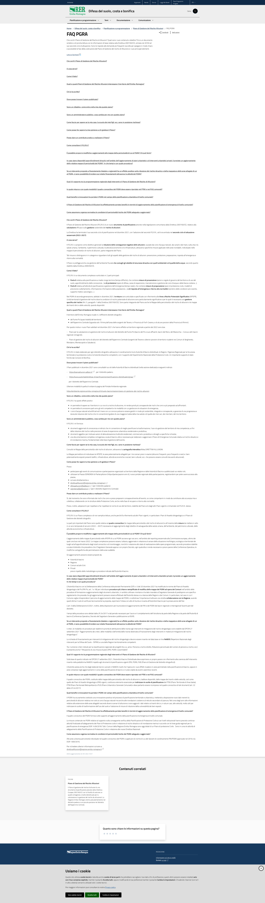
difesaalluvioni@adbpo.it (79, 485)
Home (69, 28)
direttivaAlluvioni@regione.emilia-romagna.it (87, 483)
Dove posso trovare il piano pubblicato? (82, 99)
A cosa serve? (72, 68)
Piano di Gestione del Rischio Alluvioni (148, 28)
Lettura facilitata (73, 54)
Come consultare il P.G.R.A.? (78, 145)
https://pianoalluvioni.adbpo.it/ (80, 372)
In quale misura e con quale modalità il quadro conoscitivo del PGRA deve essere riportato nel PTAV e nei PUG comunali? (114, 189)
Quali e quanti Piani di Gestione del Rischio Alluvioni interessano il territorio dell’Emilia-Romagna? (105, 84)
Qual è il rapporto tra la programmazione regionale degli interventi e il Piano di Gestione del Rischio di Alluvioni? (111, 181)
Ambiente (70, 2)
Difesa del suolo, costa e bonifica (87, 28)
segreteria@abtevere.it (79, 488)
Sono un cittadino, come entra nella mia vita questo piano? (90, 107)
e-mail (164, 860)
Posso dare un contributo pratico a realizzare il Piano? (88, 137)
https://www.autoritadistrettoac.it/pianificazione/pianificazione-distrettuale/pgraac (101, 376)
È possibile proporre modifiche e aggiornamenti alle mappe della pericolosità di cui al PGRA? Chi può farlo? (109, 153)
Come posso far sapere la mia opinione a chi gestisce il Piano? (91, 130)
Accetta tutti (92, 895)
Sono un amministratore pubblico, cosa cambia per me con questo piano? (96, 114)
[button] (195, 11)
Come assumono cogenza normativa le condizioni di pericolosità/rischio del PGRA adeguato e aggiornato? (108, 212)
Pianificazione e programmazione (117, 28)
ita (193, 2)
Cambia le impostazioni (110, 895)
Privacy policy (110, 887)
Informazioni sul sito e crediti (166, 857)
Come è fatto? (72, 76)
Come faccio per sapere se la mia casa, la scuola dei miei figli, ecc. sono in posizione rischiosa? (103, 122)
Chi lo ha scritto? (73, 91)
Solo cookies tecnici (75, 895)
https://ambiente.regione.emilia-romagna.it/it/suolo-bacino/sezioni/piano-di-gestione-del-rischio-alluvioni (108, 391)
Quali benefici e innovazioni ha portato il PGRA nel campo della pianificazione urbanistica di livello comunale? (110, 197)
